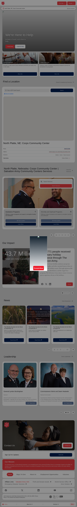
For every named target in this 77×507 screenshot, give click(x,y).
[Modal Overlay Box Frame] (38, 253)
